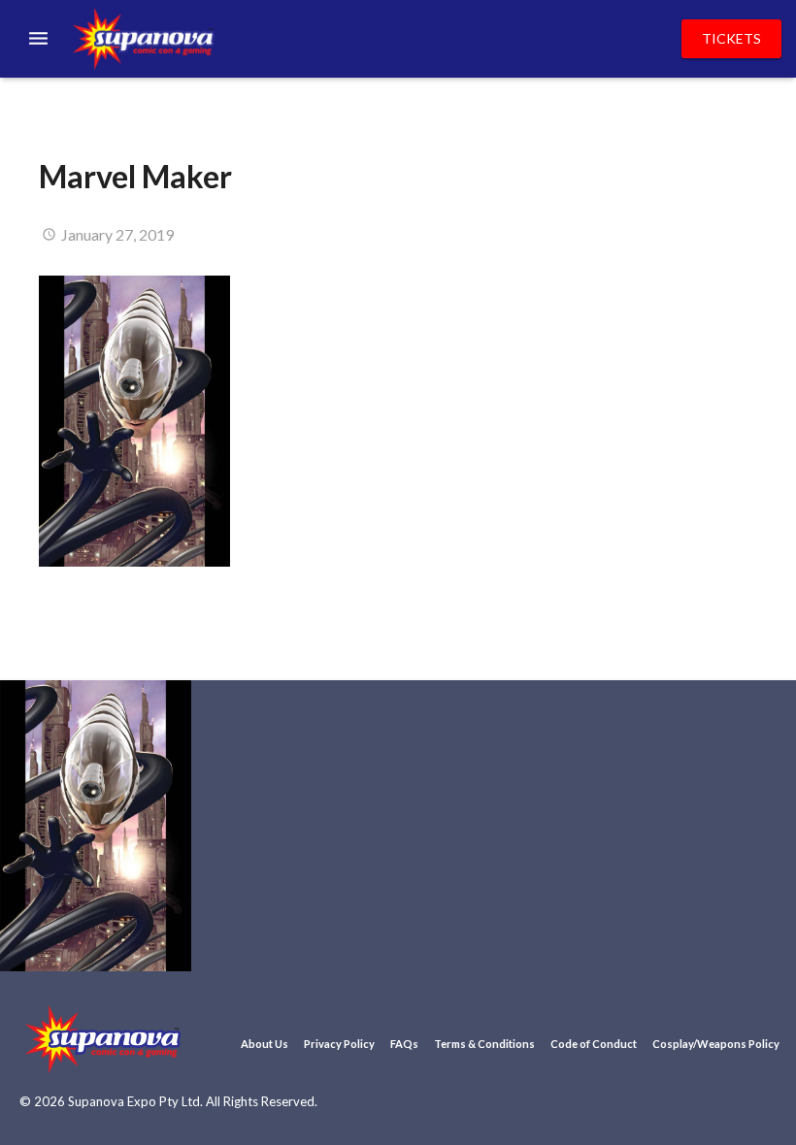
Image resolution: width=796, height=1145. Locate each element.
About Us (264, 1043)
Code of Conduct (593, 1043)
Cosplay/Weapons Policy (715, 1043)
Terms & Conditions (484, 1043)
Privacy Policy (339, 1043)
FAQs (404, 1043)
